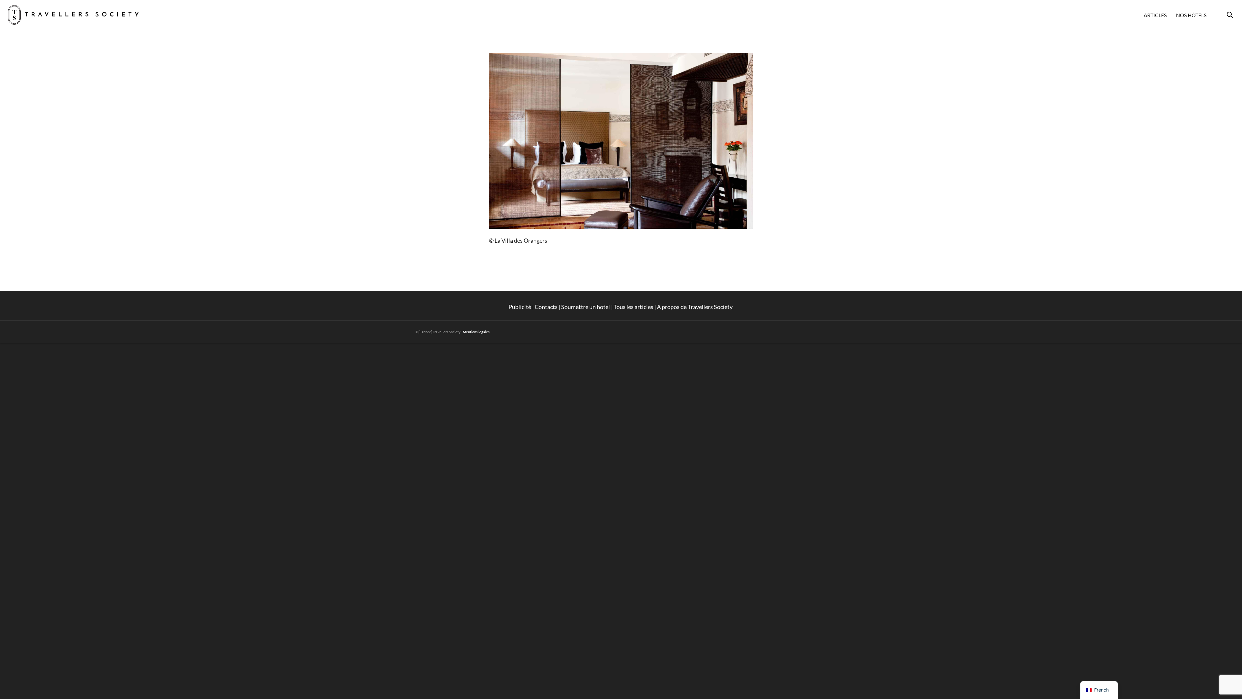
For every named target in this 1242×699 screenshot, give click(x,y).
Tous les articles (633, 306)
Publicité (519, 306)
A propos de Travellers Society (695, 306)
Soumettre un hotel (585, 306)
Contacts (546, 306)
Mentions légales (476, 332)
